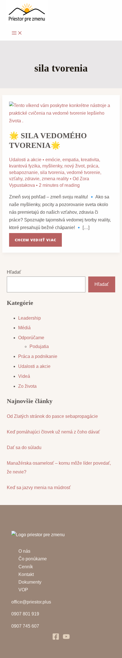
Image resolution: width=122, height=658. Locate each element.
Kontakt (26, 574)
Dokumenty (29, 582)
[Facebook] (55, 638)
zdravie (32, 178)
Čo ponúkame (32, 558)
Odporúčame (31, 337)
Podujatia (39, 346)
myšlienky (52, 166)
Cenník (25, 566)
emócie (52, 159)
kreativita (90, 159)
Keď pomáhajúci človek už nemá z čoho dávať (53, 431)
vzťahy (15, 178)
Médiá (24, 327)
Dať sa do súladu (24, 447)
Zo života (27, 386)
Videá (24, 376)
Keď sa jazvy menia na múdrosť (39, 487)
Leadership (29, 318)
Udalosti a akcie (25, 159)
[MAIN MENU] (17, 33)
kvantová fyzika (24, 166)
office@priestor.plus (31, 602)
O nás (24, 551)
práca (92, 166)
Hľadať (14, 272)
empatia (70, 159)
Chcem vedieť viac (35, 237)
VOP (23, 589)
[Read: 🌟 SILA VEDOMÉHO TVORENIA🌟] (61, 120)
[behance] (66, 638)
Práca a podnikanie (37, 356)
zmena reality (55, 178)
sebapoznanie (23, 172)
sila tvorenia (52, 172)
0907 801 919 (25, 613)
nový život (74, 166)
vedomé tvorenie (83, 172)
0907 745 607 (25, 626)
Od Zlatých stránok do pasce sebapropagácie (52, 416)
